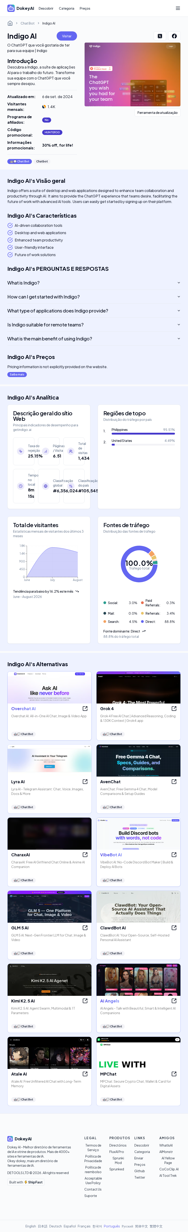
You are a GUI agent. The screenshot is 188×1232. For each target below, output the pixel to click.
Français (84, 1226)
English (30, 1226)
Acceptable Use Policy (93, 1180)
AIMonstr (166, 1152)
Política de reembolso (93, 1169)
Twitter (139, 1177)
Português (112, 1226)
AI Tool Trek (168, 1175)
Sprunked (116, 1169)
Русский (127, 1226)
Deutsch (55, 1226)
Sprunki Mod (118, 1160)
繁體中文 (156, 1226)
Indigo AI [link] (48, 23)
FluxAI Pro (116, 1152)
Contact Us (93, 1189)
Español (70, 1226)
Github (139, 1171)
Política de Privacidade (93, 1158)
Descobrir (46, 8)
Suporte (90, 1196)
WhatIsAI (166, 1145)
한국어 (97, 1226)
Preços (85, 8)
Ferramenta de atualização (158, 112)
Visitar (67, 36)
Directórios (118, 1145)
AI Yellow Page (168, 1160)
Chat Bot (28, 23)
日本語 (42, 1226)
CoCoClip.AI (169, 1169)
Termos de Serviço (93, 1147)
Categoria (66, 8)
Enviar (138, 1158)
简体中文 (141, 1226)
